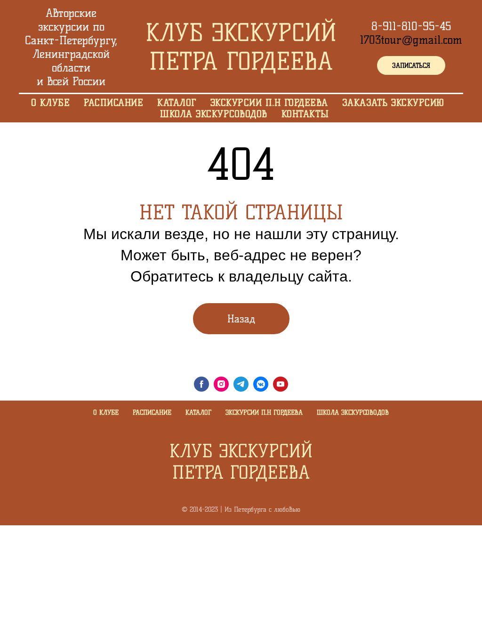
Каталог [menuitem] (176, 102)
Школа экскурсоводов (353, 413)
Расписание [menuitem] (113, 102)
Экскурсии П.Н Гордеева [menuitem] (269, 102)
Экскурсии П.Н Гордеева (264, 413)
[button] (411, 65)
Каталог (198, 413)
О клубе (106, 413)
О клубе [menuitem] (50, 102)
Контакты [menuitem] (305, 114)
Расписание (152, 413)
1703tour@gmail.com (411, 40)
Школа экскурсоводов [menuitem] (213, 114)
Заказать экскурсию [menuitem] (393, 102)
